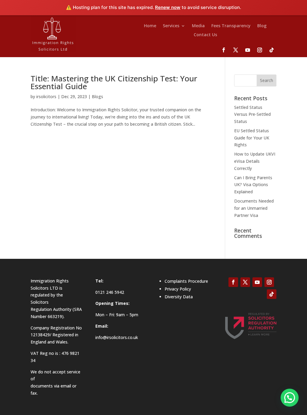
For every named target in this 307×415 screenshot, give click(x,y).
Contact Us (205, 35)
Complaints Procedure (186, 281)
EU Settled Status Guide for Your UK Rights (251, 138)
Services (171, 26)
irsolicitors (46, 96)
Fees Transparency (231, 26)
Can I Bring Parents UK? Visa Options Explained (253, 185)
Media (198, 26)
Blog (262, 26)
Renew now (167, 7)
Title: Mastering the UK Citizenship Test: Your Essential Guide (114, 82)
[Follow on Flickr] (271, 50)
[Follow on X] (235, 50)
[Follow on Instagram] (259, 50)
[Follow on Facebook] (223, 50)
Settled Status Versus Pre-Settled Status (252, 114)
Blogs (97, 96)
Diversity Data (179, 297)
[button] (290, 398)
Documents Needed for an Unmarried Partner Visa (254, 208)
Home (150, 26)
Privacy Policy (178, 289)
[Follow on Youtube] (247, 50)
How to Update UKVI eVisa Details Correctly (254, 161)
